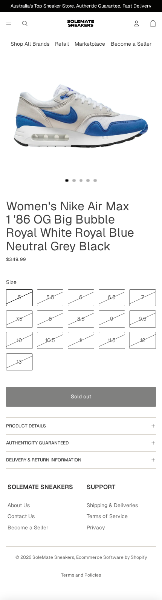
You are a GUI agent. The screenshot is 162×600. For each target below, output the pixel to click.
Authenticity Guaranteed (37, 443)
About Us (19, 505)
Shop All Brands (30, 43)
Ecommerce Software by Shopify (111, 557)
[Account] (136, 23)
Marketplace (90, 43)
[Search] (25, 23)
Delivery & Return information (43, 460)
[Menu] (8, 23)
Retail (62, 43)
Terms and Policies (81, 575)
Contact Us (21, 516)
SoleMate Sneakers (53, 557)
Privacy (96, 527)
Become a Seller (131, 43)
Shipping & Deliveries (112, 505)
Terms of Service (107, 516)
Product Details (26, 426)
